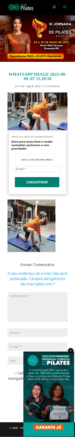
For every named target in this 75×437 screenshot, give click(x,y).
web (22, 86)
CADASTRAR (37, 182)
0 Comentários (51, 86)
